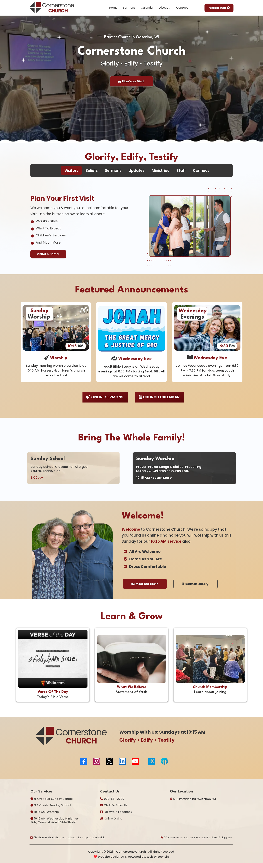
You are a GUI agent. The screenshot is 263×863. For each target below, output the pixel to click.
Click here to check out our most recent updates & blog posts (198, 837)
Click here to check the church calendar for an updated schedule (69, 837)
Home (113, 8)
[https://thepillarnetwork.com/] (197, 761)
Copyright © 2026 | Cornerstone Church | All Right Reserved (131, 852)
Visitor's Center (48, 254)
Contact (182, 8)
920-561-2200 (114, 799)
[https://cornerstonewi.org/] (52, 8)
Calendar (147, 8)
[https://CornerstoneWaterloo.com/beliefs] (131, 659)
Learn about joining (210, 692)
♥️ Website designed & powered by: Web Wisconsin (131, 857)
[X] (109, 761)
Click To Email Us (115, 805)
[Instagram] (96, 761)
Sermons (129, 8)
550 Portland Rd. (185, 799)
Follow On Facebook (118, 812)
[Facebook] (83, 761)
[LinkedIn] (122, 761)
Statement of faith (131, 692)
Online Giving (113, 818)
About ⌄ (165, 8)
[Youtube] (135, 761)
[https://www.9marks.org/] (151, 761)
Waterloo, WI (206, 799)
